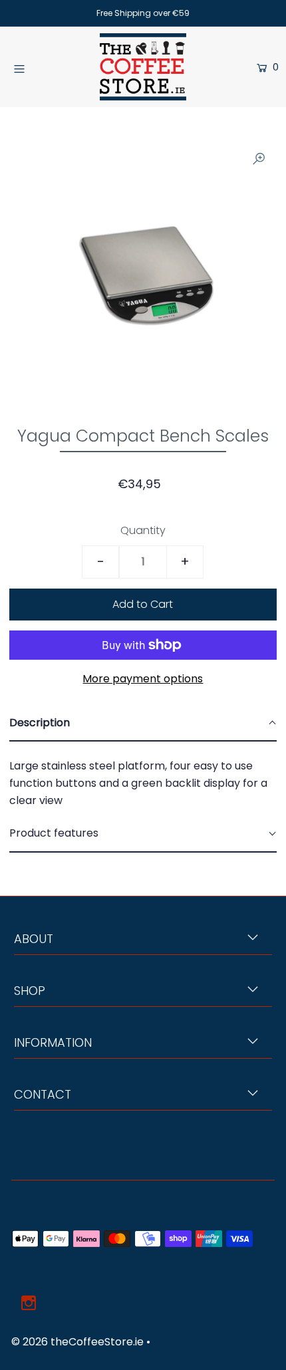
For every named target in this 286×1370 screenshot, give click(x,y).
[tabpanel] (142, 778)
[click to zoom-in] (258, 158)
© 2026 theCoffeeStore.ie (77, 1341)
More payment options (142, 678)
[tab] (142, 723)
